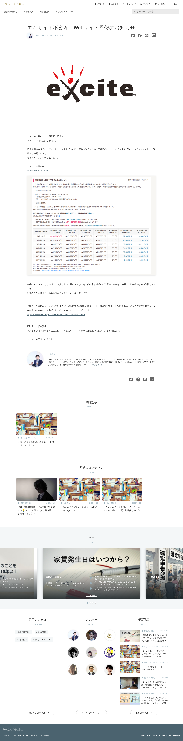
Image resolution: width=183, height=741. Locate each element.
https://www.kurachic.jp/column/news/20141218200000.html (56, 314)
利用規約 (6, 736)
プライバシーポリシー (20, 736)
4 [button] (95, 603)
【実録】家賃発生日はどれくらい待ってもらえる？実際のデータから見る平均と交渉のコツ (115, 578)
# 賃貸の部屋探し (23, 632)
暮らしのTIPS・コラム (65, 12)
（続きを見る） (97, 365)
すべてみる (91, 595)
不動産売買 (28, 12)
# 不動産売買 (41, 632)
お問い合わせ (44, 736)
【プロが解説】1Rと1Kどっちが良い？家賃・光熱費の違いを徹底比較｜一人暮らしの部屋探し (114, 588)
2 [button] (90, 603)
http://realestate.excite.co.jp (40, 170)
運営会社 (34, 736)
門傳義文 (37, 36)
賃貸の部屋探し (10, 12)
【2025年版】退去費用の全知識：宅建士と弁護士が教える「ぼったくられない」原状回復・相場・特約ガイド (114, 583)
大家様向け (44, 12)
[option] (36, 430)
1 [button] (87, 603)
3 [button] (93, 603)
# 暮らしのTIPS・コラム (42, 640)
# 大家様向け (21, 640)
